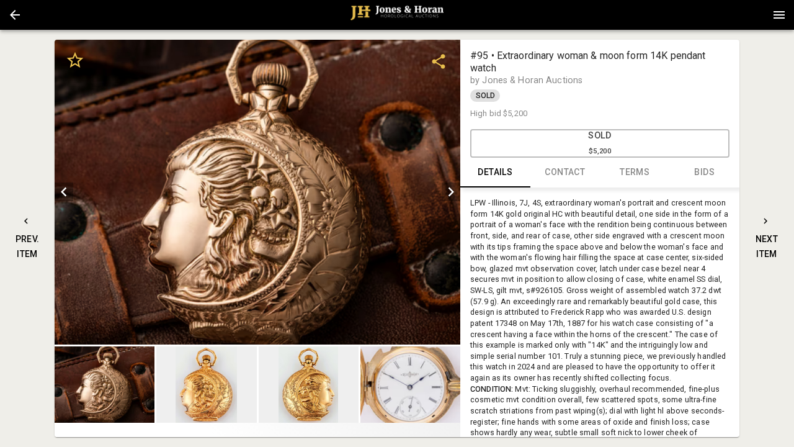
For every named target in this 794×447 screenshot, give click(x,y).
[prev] (64, 192)
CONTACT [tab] (565, 172)
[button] (15, 15)
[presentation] (397, 15)
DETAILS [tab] (495, 172)
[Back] (15, 15)
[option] (257, 192)
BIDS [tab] (704, 172)
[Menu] (779, 15)
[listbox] (257, 192)
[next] (451, 192)
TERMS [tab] (634, 172)
